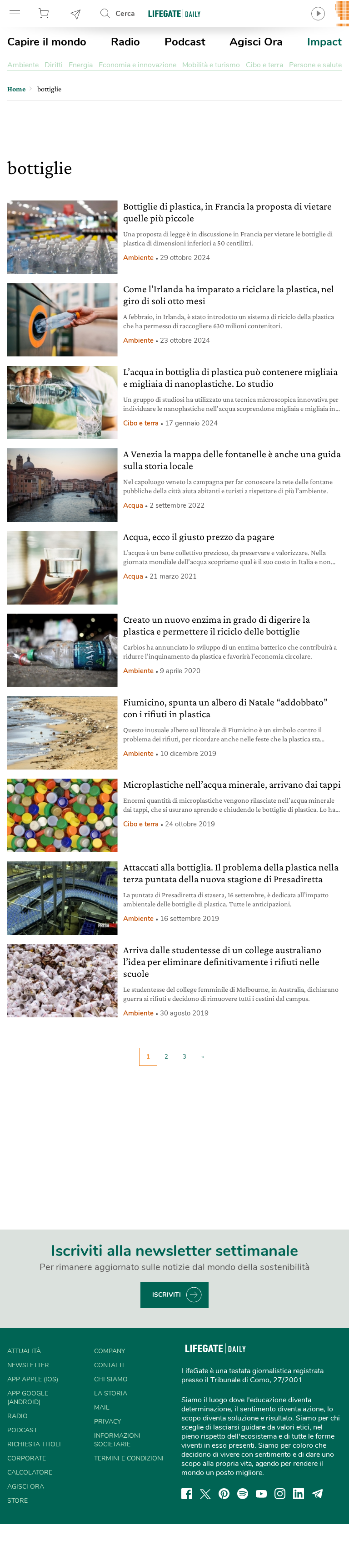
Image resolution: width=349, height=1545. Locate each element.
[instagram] (279, 1493)
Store (45, 13)
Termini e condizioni (129, 1458)
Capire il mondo (46, 42)
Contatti (109, 1365)
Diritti (54, 65)
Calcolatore (29, 1472)
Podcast (185, 42)
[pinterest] (224, 1493)
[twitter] (205, 1493)
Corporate (26, 1458)
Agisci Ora (256, 42)
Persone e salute (315, 65)
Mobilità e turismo (211, 65)
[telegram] (317, 1493)
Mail (102, 1407)
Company (109, 1351)
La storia (110, 1393)
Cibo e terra (264, 65)
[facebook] (186, 1493)
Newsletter (76, 13)
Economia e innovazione (137, 65)
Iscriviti (166, 1294)
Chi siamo (111, 1379)
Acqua (133, 505)
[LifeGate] (174, 13)
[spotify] (242, 1493)
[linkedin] (298, 1493)
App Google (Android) (27, 1397)
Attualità (24, 1351)
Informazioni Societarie (117, 1440)
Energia (81, 65)
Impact (324, 42)
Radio (125, 42)
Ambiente (23, 65)
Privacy (107, 1421)
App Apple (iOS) (32, 1379)
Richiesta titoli (34, 1444)
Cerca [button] (125, 14)
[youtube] (261, 1493)
